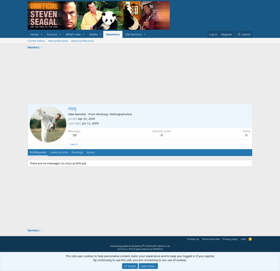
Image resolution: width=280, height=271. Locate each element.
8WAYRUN (158, 249)
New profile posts (58, 40)
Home (34, 34)
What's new (73, 34)
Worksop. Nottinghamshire (114, 114)
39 (74, 135)
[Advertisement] (140, 77)
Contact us (193, 239)
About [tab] (91, 152)
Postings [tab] (77, 152)
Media (93, 34)
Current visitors (36, 40)
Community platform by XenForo (140, 246)
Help (243, 239)
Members (113, 34)
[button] (41, 34)
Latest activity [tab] (59, 152)
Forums (52, 34)
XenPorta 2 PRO (125, 249)
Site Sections (133, 34)
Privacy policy (230, 239)
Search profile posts (82, 40)
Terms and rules (211, 239)
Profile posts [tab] (38, 152)
